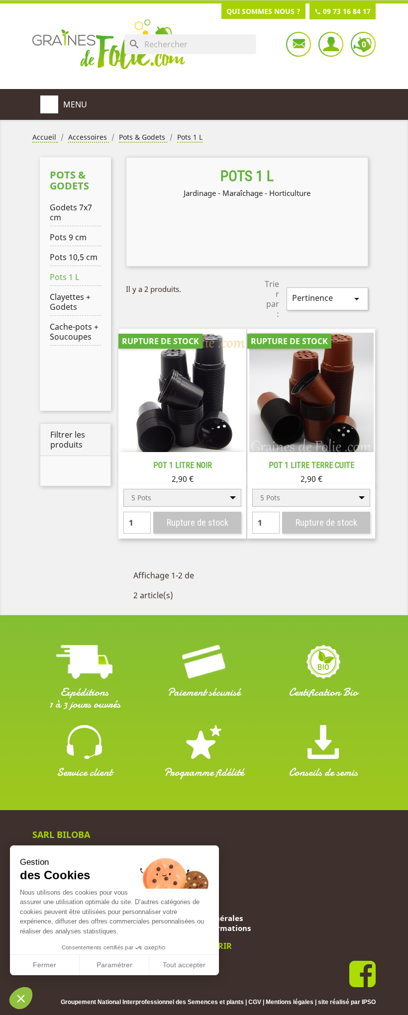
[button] (21, 998)
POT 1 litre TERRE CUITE (311, 465)
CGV (254, 1002)
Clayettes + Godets (70, 301)
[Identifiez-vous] (330, 44)
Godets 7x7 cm (71, 212)
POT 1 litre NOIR (182, 465)
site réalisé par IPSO (347, 1002)
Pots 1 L (64, 277)
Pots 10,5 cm (74, 257)
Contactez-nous (298, 44)
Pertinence (327, 298)
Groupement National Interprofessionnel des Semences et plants (152, 1002)
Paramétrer (114, 965)
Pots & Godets (69, 180)
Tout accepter (184, 965)
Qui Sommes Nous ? (263, 11)
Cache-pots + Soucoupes (74, 331)
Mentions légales (289, 1002)
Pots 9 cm (68, 237)
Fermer (44, 965)
